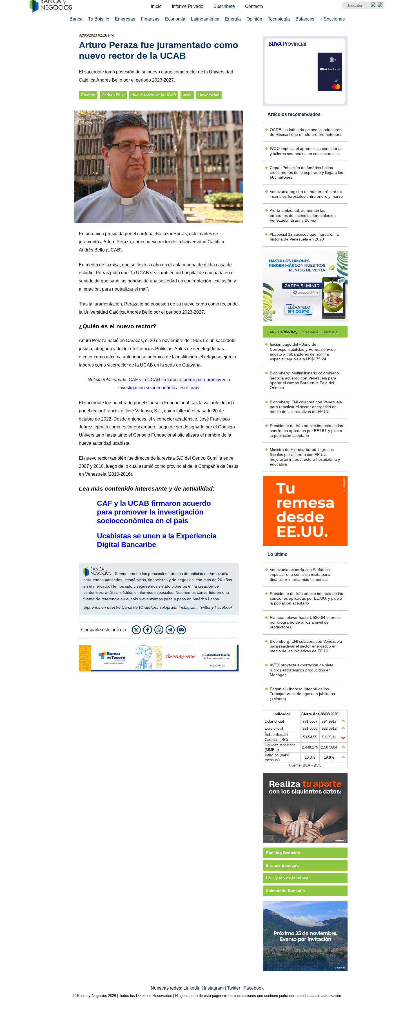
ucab (187, 95)
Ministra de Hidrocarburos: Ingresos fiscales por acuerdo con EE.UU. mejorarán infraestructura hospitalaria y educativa (305, 456)
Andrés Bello (113, 95)
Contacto (254, 6)
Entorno (88, 95)
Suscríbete (224, 6)
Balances (304, 19)
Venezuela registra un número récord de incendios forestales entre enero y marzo (306, 194)
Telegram (167, 607)
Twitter (205, 607)
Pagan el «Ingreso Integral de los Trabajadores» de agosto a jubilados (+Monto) (302, 694)
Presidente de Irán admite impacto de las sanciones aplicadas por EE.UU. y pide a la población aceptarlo (306, 430)
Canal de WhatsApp (139, 607)
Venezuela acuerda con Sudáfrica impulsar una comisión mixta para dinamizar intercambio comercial (300, 574)
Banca (76, 19)
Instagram (188, 607)
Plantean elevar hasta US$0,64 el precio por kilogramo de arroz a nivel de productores (306, 622)
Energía (233, 19)
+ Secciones (332, 19)
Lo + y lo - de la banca (287, 878)
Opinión (254, 19)
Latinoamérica (205, 19)
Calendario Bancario (285, 890)
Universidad (208, 95)
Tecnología (279, 19)
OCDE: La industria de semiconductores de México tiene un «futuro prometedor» (306, 132)
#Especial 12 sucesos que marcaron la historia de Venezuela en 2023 (304, 236)
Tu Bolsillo (98, 19)
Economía (175, 19)
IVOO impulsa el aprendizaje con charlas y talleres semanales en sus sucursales (306, 151)
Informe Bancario (282, 865)
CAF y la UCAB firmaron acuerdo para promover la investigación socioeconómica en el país (154, 511)
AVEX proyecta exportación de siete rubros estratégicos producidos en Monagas (301, 670)
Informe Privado (187, 6)
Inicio (156, 6)
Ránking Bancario (283, 852)
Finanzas (150, 19)
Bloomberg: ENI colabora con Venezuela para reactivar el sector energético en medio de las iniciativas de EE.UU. (306, 407)
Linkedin (192, 988)
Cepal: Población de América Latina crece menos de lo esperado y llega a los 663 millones (306, 172)
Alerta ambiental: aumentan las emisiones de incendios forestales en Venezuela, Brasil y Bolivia (303, 215)
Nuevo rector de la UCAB (153, 95)
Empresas (125, 19)
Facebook (224, 607)
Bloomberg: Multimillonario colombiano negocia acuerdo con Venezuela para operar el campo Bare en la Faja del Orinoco (304, 380)
